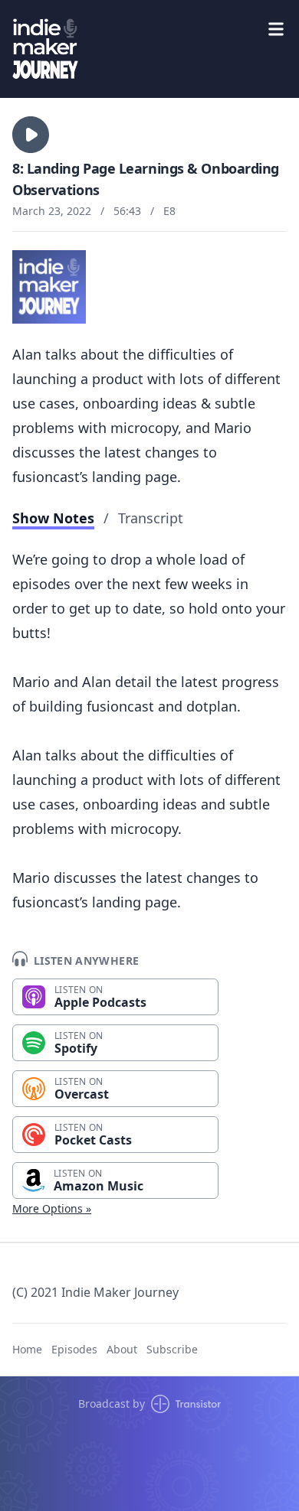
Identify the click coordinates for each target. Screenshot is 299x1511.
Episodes (74, 1349)
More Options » (51, 1208)
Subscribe (172, 1349)
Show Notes (53, 518)
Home (27, 1349)
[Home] (149, 49)
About (122, 1349)
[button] (30, 134)
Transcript (150, 518)
